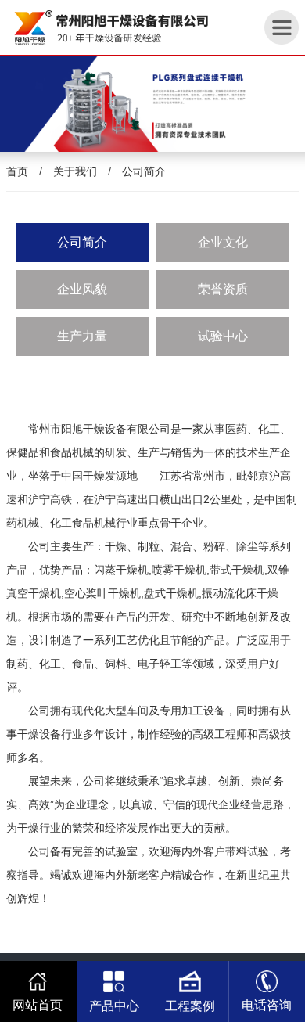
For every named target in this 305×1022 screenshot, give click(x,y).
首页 (17, 171)
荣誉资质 (223, 289)
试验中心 (223, 336)
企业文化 (223, 242)
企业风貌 (82, 289)
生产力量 (82, 336)
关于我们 (75, 171)
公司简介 (144, 171)
